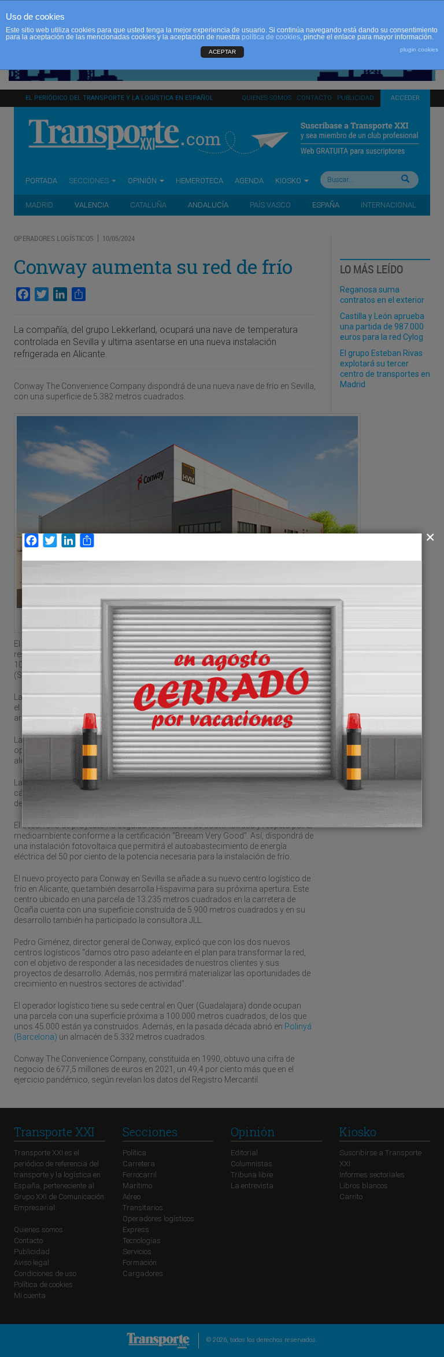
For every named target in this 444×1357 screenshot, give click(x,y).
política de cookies (271, 37)
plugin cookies (419, 49)
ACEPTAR (222, 52)
